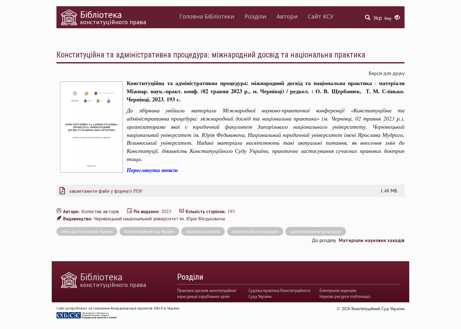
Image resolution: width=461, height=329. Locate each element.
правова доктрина (203, 231)
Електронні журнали (338, 290)
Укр (378, 17)
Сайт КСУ (320, 16)
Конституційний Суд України (149, 231)
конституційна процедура (255, 231)
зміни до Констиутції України (87, 231)
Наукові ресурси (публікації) (345, 296)
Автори (287, 16)
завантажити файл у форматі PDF (106, 190)
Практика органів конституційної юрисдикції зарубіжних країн (206, 293)
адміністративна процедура (315, 231)
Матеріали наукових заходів (372, 240)
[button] (397, 18)
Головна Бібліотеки (206, 16)
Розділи (255, 16)
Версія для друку (386, 73)
